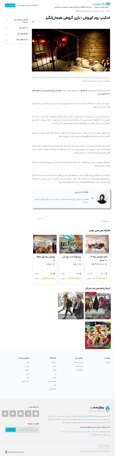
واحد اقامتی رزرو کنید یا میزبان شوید (27, 5)
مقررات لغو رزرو (79, 366)
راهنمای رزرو (79, 370)
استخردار (53, 362)
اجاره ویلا (85, 416)
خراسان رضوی (25, 381)
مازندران (27, 366)
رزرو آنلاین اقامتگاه (93, 416)
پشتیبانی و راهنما (78, 362)
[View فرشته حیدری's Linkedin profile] (92, 198)
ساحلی (54, 366)
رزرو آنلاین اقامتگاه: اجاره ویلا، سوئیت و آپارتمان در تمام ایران (73, 7)
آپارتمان (54, 377)
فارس (27, 377)
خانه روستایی (52, 389)
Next (33, 258)
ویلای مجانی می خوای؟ (101, 7)
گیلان (27, 374)
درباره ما (108, 362)
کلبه (55, 385)
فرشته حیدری (81, 192)
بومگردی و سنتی (51, 381)
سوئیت (54, 370)
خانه (108, 11)
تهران (28, 362)
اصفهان (27, 370)
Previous (109, 259)
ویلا (55, 374)
